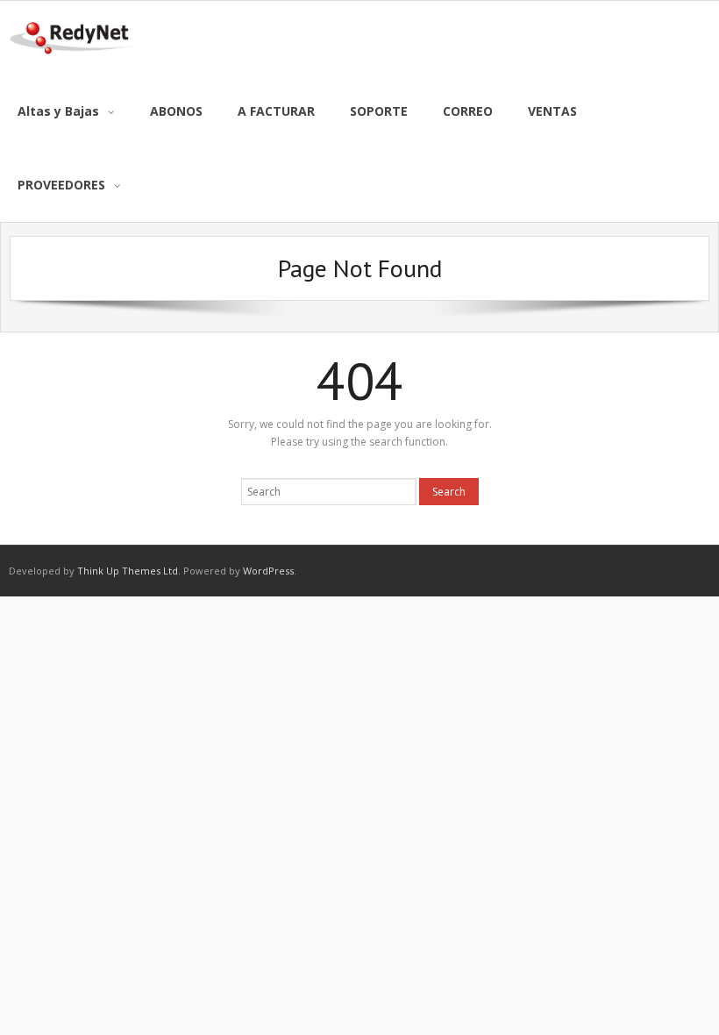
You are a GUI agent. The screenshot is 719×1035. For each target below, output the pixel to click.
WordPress (268, 570)
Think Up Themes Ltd (127, 570)
